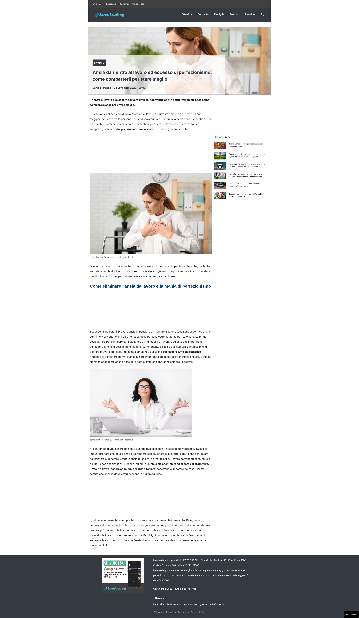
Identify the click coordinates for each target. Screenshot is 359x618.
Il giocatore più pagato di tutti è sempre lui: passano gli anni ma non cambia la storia (245, 175)
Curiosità (203, 14)
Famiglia (219, 14)
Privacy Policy (138, 4)
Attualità (186, 14)
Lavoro (99, 62)
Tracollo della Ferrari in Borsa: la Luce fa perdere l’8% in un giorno (244, 185)
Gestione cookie (351, 614)
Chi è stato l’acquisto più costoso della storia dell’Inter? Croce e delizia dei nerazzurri (246, 165)
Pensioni (250, 14)
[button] (262, 14)
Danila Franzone (102, 87)
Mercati (234, 14)
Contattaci (204, 588)
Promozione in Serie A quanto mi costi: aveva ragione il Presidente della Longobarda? (246, 155)
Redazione (111, 4)
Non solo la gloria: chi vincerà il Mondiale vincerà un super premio (245, 195)
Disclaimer (124, 4)
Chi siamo (97, 4)
